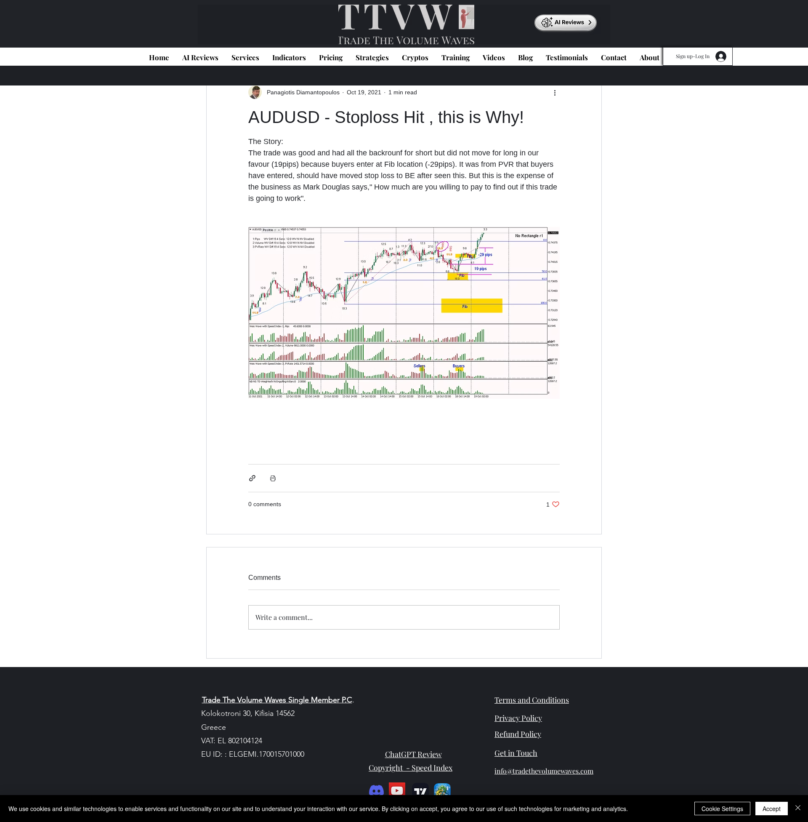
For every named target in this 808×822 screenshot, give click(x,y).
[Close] (798, 808)
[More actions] (555, 92)
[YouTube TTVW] (397, 790)
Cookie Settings (722, 808)
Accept (772, 808)
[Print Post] (273, 478)
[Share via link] (252, 478)
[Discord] (376, 790)
